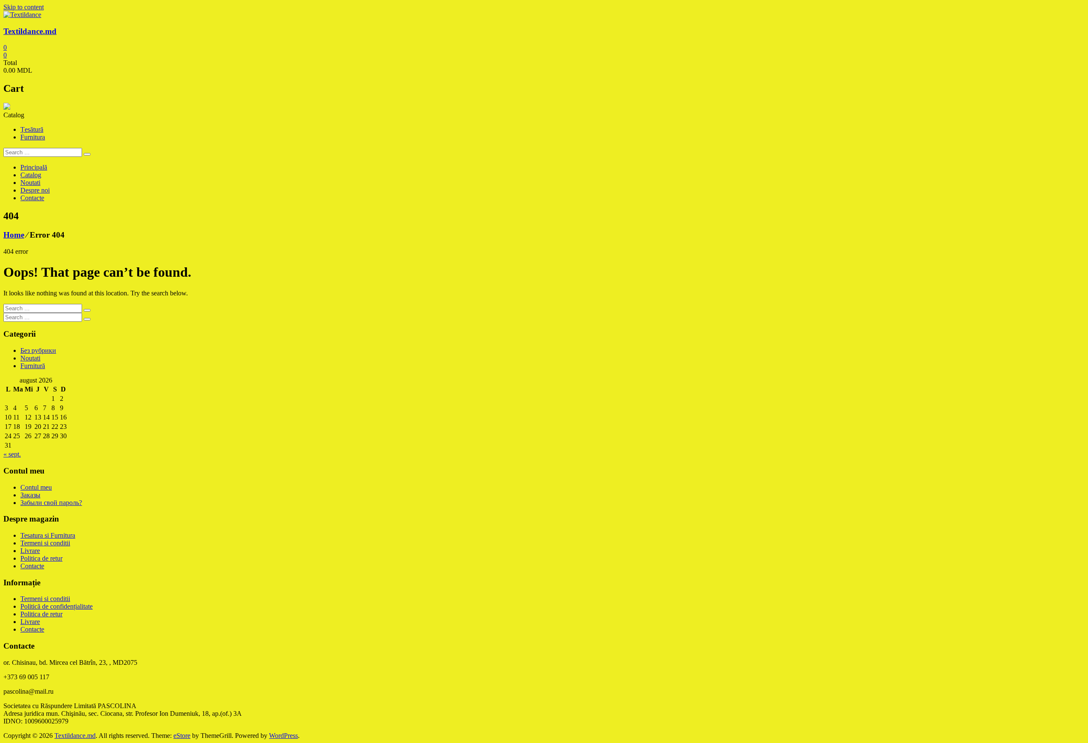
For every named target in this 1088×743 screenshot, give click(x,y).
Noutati (30, 182)
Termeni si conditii (45, 543)
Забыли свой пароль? (51, 502)
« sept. (12, 454)
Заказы (30, 495)
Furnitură (32, 365)
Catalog (30, 175)
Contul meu (36, 487)
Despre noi (35, 190)
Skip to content (23, 7)
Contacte (32, 197)
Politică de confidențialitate (56, 606)
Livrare (30, 550)
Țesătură (31, 129)
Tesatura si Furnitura (47, 535)
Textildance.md (30, 31)
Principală (33, 167)
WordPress (283, 735)
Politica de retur (41, 558)
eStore (181, 735)
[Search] (87, 154)
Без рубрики (38, 350)
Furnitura (32, 137)
